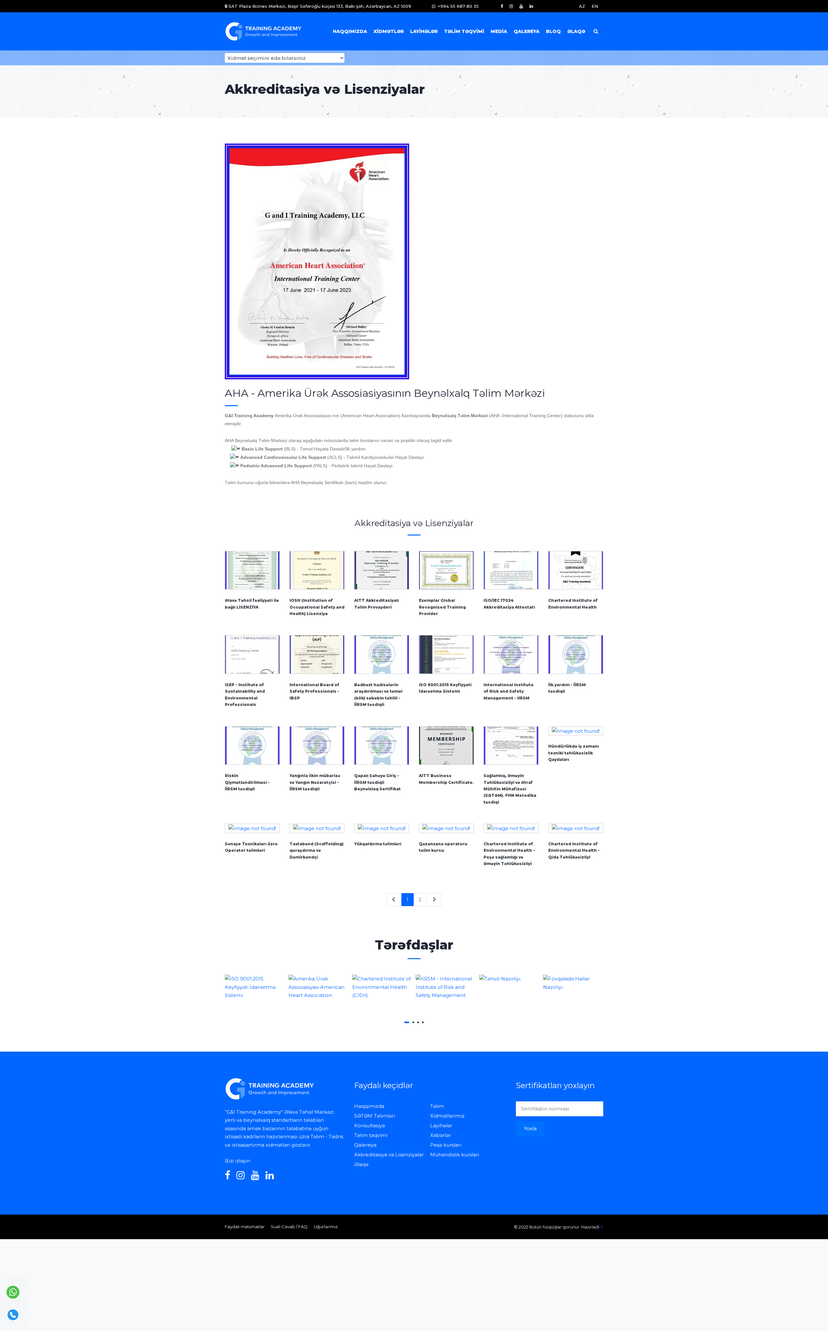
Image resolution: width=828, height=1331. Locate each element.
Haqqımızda (350, 31)
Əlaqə (576, 31)
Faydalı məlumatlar (245, 1226)
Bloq (553, 31)
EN (595, 6)
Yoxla (530, 1128)
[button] (406, 1022)
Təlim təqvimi (464, 31)
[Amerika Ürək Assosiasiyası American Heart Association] (255, 987)
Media (499, 31)
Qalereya (526, 31)
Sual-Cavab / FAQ (289, 1226)
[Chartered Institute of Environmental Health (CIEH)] (319, 987)
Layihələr (424, 31)
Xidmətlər (389, 31)
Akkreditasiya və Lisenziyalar (389, 1155)
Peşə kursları (445, 1145)
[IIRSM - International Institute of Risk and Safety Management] (382, 987)
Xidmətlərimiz (447, 1116)
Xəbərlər (440, 1135)
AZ (582, 6)
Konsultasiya (369, 1125)
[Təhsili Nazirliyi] (446, 979)
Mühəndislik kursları (454, 1155)
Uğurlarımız (326, 1226)
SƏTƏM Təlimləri (374, 1116)
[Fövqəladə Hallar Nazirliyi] (509, 983)
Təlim (437, 1106)
